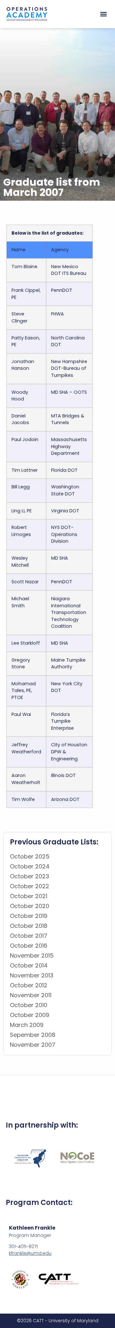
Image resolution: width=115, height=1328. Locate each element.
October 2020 (29, 906)
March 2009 (26, 1025)
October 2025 (30, 856)
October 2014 (29, 965)
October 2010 (28, 1005)
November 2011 (30, 995)
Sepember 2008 (32, 1035)
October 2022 (29, 886)
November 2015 (32, 955)
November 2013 (31, 975)
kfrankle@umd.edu (30, 1253)
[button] (103, 14)
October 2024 (30, 866)
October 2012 (28, 985)
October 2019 (28, 916)
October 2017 (28, 936)
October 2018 (28, 926)
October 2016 (28, 946)
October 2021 (28, 896)
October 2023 (29, 876)
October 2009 (29, 1015)
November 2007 (32, 1045)
